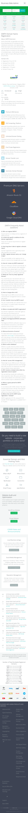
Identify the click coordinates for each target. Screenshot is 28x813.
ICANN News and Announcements (14, 530)
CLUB (23, 18)
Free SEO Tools (9, 464)
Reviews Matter (14, 585)
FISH (23, 416)
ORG (5, 21)
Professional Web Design (14, 451)
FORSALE (7, 420)
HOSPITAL (15, 420)
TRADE (4, 18)
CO (5, 25)
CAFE (7, 413)
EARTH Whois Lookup (9, 86)
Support (4, 800)
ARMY (5, 409)
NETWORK (23, 29)
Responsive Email (21, 776)
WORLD (14, 427)
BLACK (21, 409)
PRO (14, 29)
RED (14, 18)
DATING (20, 413)
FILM (18, 416)
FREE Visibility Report (14, 550)
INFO (14, 21)
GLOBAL (14, 25)
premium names (13, 13)
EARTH (12, 416)
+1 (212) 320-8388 (5, 807)
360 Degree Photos (21, 744)
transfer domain (19, 13)
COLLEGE (13, 413)
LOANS (5, 423)
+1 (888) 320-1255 (14, 807)
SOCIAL (8, 427)
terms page (11, 335)
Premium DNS (20, 734)
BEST (16, 409)
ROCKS (23, 25)
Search (22, 10)
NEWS (22, 423)
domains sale (8, 13)
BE (23, 21)
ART (11, 409)
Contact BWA (14, 513)
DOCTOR (6, 416)
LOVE (11, 423)
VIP (5, 29)
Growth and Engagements (14, 567)
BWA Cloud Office (21, 724)
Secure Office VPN (7, 786)
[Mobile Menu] (24, 3)
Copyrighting (5, 731)
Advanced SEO (6, 709)
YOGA (20, 427)
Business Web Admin (10, 3)
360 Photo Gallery (21, 748)
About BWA (5, 803)
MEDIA (16, 423)
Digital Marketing (7, 712)
